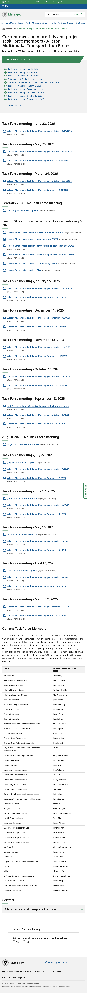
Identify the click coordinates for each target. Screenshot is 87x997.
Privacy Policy (41, 971)
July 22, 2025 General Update (22, 462)
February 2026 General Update (23, 210)
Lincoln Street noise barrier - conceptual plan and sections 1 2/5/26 (40, 245)
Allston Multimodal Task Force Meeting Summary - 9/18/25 (36, 423)
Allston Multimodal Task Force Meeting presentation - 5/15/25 (38, 541)
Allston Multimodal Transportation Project (68, 23)
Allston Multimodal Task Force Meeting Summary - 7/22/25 (36, 478)
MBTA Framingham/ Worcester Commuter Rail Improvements (38, 406)
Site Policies (57, 971)
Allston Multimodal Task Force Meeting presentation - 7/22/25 (38, 469)
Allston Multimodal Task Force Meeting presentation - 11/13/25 (38, 347)
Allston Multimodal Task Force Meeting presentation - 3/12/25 (38, 606)
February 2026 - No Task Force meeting (25, 79)
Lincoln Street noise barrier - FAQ (24, 270)
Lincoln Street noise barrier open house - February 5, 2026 (33, 82)
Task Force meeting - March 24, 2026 (24, 76)
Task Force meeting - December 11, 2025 (26, 89)
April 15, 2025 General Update (22, 570)
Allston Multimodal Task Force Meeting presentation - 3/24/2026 (39, 181)
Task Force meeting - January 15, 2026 (24, 86)
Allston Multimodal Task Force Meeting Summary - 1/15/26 (36, 297)
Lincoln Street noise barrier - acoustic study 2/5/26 (32, 239)
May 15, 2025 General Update (22, 534)
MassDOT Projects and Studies (37, 23)
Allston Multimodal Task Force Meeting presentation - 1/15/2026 (39, 288)
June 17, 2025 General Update (22, 498)
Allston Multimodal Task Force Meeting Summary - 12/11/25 (37, 326)
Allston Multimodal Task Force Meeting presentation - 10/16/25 (38, 376)
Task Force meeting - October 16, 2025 (25, 96)
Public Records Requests (14, 977)
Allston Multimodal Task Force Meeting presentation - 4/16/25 (38, 577)
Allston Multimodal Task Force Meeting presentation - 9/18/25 (38, 415)
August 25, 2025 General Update (23, 444)
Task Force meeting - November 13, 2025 (26, 92)
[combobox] (65, 14)
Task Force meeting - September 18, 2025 (26, 99)
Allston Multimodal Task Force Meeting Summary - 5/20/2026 (37, 160)
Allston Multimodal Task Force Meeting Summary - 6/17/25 (36, 514)
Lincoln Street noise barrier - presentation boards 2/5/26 (35, 232)
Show (60, 29)
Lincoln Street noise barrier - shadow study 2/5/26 (32, 263)
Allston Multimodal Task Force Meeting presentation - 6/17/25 (38, 505)
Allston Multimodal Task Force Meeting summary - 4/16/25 (36, 586)
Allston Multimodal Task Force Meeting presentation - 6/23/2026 (39, 131)
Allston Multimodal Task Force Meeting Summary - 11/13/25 (37, 356)
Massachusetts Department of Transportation (35, 29)
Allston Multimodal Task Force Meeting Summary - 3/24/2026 (37, 189)
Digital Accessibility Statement (17, 971)
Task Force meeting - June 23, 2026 (23, 69)
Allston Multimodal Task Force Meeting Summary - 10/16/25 (37, 385)
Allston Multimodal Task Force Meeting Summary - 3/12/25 (36, 615)
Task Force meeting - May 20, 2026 (23, 72)
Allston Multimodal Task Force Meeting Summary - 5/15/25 (36, 550)
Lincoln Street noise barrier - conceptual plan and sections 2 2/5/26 (40, 254)
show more (14, 105)
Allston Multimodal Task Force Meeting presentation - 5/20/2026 (39, 151)
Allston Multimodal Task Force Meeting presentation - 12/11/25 (38, 317)
